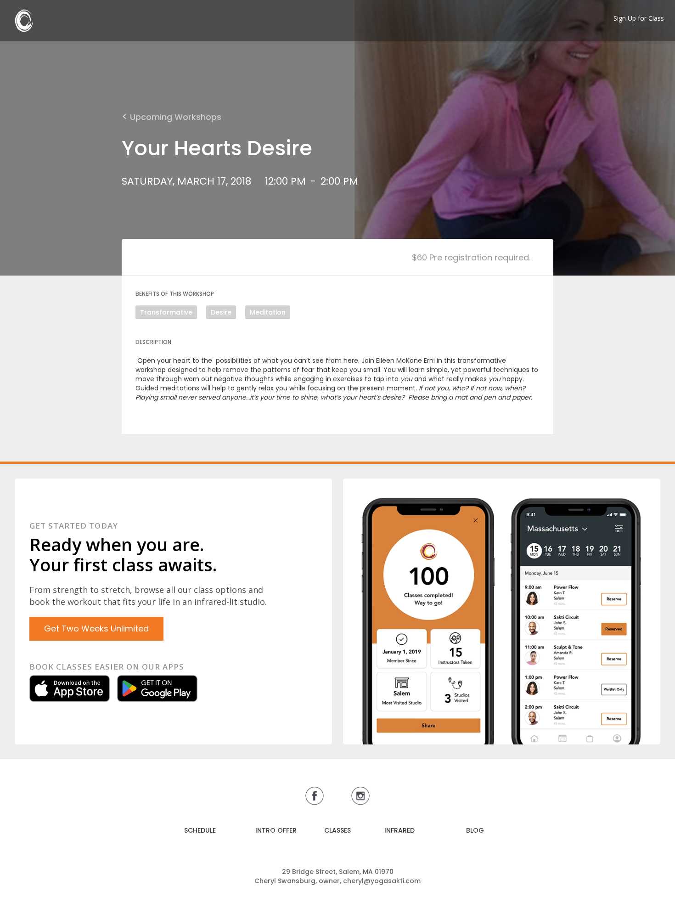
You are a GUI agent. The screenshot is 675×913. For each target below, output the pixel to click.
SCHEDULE (200, 830)
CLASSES (337, 830)
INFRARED (399, 830)
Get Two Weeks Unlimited (96, 628)
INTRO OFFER (276, 830)
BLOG (475, 830)
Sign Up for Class (638, 18)
